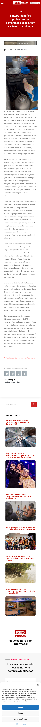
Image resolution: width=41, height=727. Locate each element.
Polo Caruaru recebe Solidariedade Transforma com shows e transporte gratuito (19, 455)
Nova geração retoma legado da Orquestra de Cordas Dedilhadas (20, 528)
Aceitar (21, 707)
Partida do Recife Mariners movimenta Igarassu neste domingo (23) (17, 422)
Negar (20, 713)
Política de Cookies (20, 724)
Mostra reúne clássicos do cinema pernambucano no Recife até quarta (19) (20, 591)
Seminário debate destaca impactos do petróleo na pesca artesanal (19, 558)
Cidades (20, 12)
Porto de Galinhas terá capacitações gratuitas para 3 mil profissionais (20, 496)
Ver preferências (20, 719)
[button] (38, 685)
